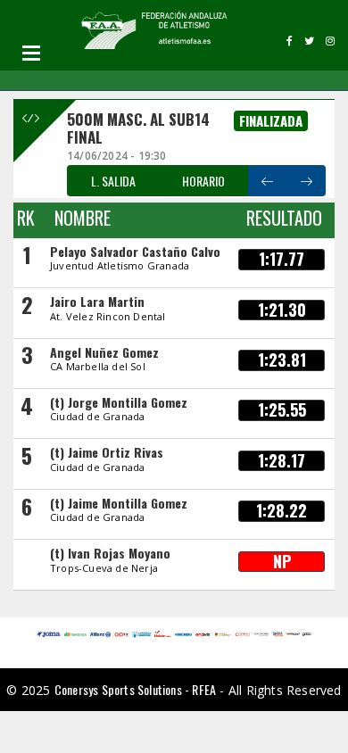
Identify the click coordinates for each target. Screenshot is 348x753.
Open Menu (31, 52)
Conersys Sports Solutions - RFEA (135, 689)
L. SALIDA (113, 180)
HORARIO (203, 180)
